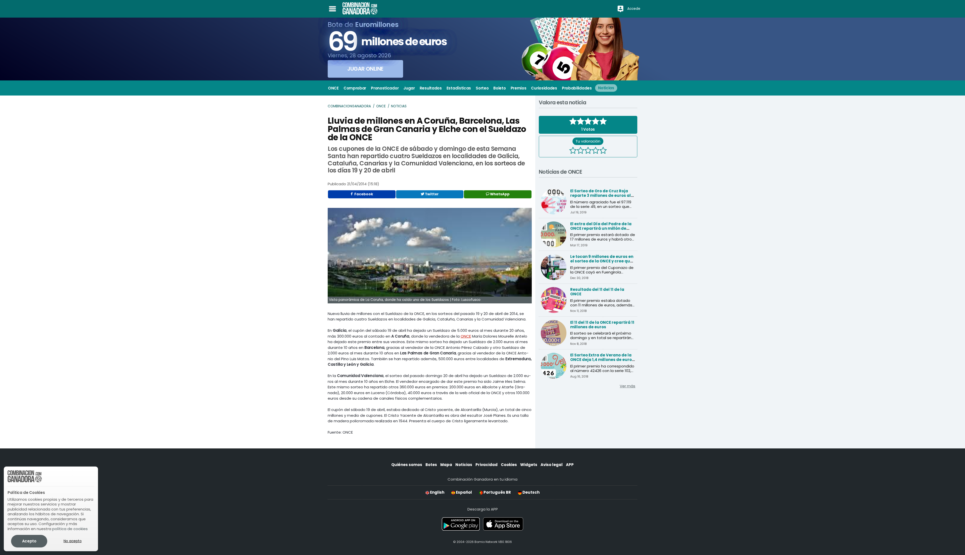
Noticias (399, 106)
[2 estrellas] (580, 151)
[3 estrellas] (588, 151)
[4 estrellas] (595, 151)
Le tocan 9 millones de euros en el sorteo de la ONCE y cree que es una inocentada (601, 261)
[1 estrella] (573, 151)
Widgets (528, 464)
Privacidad (486, 464)
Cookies (509, 464)
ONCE (381, 106)
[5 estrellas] (603, 151)
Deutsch (531, 492)
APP (570, 464)
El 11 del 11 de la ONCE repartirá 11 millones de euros (602, 325)
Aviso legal (552, 464)
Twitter (431, 194)
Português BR (497, 492)
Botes (431, 464)
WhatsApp (499, 194)
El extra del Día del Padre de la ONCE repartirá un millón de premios (601, 228)
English (436, 492)
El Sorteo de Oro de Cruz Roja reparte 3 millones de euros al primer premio (600, 195)
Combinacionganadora (349, 106)
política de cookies (70, 528)
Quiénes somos (406, 464)
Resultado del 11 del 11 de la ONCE (597, 292)
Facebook (363, 194)
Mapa (446, 464)
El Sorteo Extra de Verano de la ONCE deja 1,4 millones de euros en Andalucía (602, 359)
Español (463, 492)
